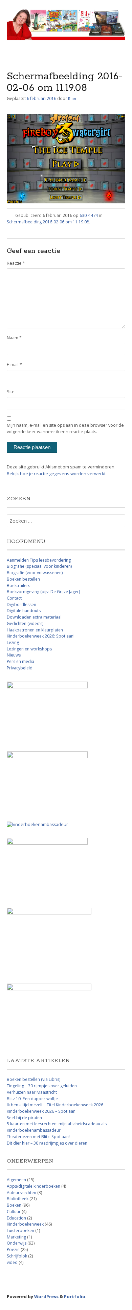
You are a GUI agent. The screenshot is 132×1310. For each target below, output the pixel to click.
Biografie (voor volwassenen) (35, 573)
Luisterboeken (20, 1230)
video (12, 1262)
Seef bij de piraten (24, 1118)
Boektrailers (18, 585)
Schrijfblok (17, 1256)
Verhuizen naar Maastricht (32, 1092)
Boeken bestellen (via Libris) (33, 1079)
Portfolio (74, 1296)
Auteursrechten (21, 1192)
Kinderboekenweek (25, 1224)
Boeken (14, 1205)
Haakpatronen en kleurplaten (35, 630)
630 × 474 (89, 215)
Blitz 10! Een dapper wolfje (32, 1099)
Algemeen (16, 1180)
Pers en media (20, 661)
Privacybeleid (19, 668)
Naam (14, 338)
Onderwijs (16, 1243)
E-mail (14, 364)
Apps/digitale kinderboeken (33, 1186)
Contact (14, 598)
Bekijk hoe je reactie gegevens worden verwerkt (56, 473)
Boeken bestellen (23, 579)
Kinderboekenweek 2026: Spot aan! (40, 636)
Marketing (16, 1237)
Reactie (16, 263)
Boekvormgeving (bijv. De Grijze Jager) (43, 591)
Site (11, 392)
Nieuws (14, 655)
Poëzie (13, 1249)
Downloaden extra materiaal (34, 617)
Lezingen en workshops (29, 649)
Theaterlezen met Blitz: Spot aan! (38, 1137)
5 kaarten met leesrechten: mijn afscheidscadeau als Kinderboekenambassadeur (57, 1127)
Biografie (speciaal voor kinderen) (39, 566)
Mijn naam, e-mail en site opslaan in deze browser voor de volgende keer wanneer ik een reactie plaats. (65, 428)
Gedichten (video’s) (25, 623)
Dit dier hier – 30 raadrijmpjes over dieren (47, 1143)
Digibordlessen (21, 604)
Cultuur (14, 1211)
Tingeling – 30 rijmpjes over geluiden (42, 1086)
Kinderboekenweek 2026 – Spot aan (41, 1111)
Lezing (13, 642)
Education (16, 1218)
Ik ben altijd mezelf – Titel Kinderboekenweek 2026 (55, 1105)
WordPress (46, 1296)
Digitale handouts (24, 610)
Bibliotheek (17, 1199)
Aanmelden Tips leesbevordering (39, 560)
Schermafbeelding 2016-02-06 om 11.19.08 (48, 221)
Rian (72, 98)
